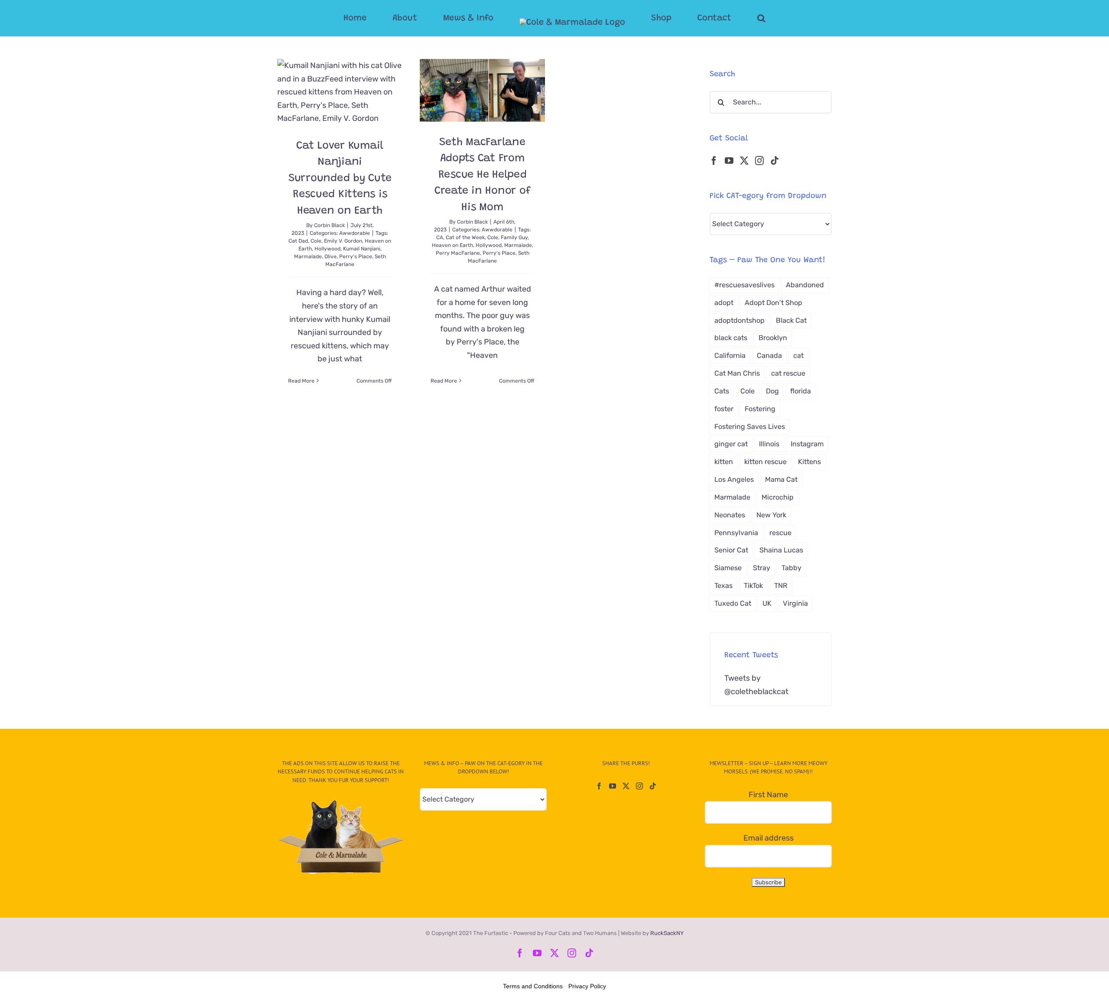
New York (771, 515)
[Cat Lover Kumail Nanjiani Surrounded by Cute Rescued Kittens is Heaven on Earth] (339, 92)
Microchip (778, 497)
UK (767, 603)
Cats (721, 391)
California (730, 355)
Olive (330, 256)
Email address (768, 838)
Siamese (728, 568)
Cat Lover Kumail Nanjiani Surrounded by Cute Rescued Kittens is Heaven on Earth (340, 179)
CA (439, 237)
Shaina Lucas (781, 550)
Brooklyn (773, 338)
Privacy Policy (587, 986)
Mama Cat (781, 479)
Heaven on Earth (452, 245)
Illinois (769, 444)
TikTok (753, 585)
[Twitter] (744, 160)
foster (723, 409)
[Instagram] (759, 160)
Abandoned (805, 285)
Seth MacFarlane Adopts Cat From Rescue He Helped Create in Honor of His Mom (483, 175)
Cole (316, 241)
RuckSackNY (667, 933)
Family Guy (514, 237)
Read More (301, 381)
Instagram (807, 444)
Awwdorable (354, 233)
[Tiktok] (774, 160)
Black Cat (791, 320)
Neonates (729, 515)
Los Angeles (734, 479)
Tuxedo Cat (732, 603)
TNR (781, 585)
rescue (780, 533)
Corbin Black (329, 225)
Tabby (791, 568)
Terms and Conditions (533, 986)
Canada (769, 355)
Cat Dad (298, 241)
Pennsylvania (736, 533)
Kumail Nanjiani (361, 249)
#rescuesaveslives (744, 285)
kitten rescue (765, 462)
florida (800, 391)
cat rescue (788, 373)
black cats (730, 338)
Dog (772, 391)
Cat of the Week (465, 237)
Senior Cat (731, 550)
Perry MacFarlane (458, 253)
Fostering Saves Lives (749, 426)
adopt (723, 303)
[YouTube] (729, 160)
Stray (761, 568)
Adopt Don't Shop (773, 303)
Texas (723, 585)
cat (798, 355)
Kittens (809, 462)
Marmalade (308, 256)
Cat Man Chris (737, 373)
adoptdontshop (739, 320)
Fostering (760, 409)
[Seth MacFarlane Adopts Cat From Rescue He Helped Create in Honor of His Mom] (482, 90)
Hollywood (327, 249)
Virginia (795, 603)
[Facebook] (714, 160)
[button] (727, 18)
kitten (723, 462)
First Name (768, 794)
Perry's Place (355, 256)
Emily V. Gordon (343, 241)
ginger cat (731, 444)
